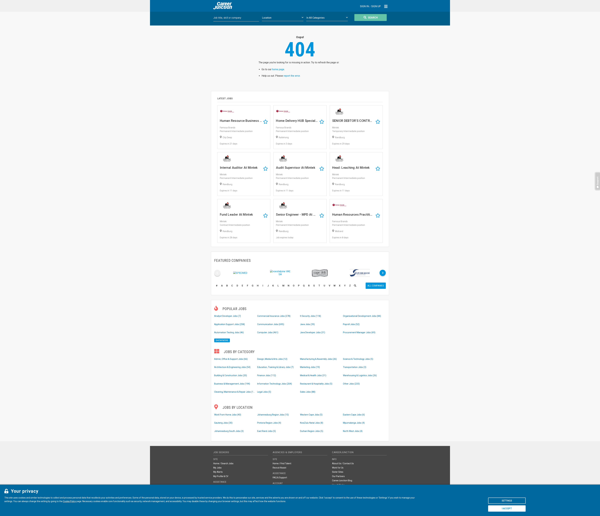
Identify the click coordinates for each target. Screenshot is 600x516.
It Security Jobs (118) (310, 316)
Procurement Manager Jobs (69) (359, 332)
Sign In (364, 6)
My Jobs (217, 467)
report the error (292, 75)
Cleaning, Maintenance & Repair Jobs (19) (234, 392)
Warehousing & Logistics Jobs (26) (360, 375)
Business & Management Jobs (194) (232, 383)
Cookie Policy (69, 501)
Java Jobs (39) (307, 324)
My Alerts (218, 472)
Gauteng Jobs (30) (223, 423)
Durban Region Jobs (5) (311, 431)
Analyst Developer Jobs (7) (227, 316)
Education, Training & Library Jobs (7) (275, 367)
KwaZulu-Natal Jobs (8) (311, 423)
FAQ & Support (280, 477)
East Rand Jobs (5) (266, 431)
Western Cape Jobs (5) (311, 414)
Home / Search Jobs (223, 463)
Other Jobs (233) (351, 383)
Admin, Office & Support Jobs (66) (231, 359)
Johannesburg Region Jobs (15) (273, 414)
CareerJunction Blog (342, 480)
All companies (376, 285)
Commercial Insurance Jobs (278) (273, 316)
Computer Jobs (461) (267, 332)
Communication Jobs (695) (270, 324)
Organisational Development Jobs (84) (362, 316)
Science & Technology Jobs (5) (358, 359)
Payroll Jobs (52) (351, 324)
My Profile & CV (220, 476)
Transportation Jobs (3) (354, 367)
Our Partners (338, 476)
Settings (507, 500)
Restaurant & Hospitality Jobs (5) (316, 383)
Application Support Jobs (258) (229, 324)
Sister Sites (337, 472)
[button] (597, 191)
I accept (507, 508)
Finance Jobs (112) (266, 375)
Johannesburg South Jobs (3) (229, 431)
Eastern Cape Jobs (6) (354, 414)
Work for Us (337, 467)
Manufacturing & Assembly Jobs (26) (318, 359)
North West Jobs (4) (352, 431)
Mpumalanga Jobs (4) (354, 423)
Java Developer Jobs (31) (312, 332)
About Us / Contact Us (343, 463)
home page (278, 69)
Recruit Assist (279, 467)
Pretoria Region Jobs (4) (269, 423)
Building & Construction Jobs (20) (230, 375)
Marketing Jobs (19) (310, 367)
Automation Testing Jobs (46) (229, 332)
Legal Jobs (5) (264, 392)
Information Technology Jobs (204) (274, 383)
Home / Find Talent (282, 463)
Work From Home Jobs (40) (227, 414)
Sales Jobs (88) (307, 392)
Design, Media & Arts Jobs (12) (272, 359)
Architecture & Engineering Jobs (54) (232, 367)
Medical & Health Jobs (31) (313, 375)
